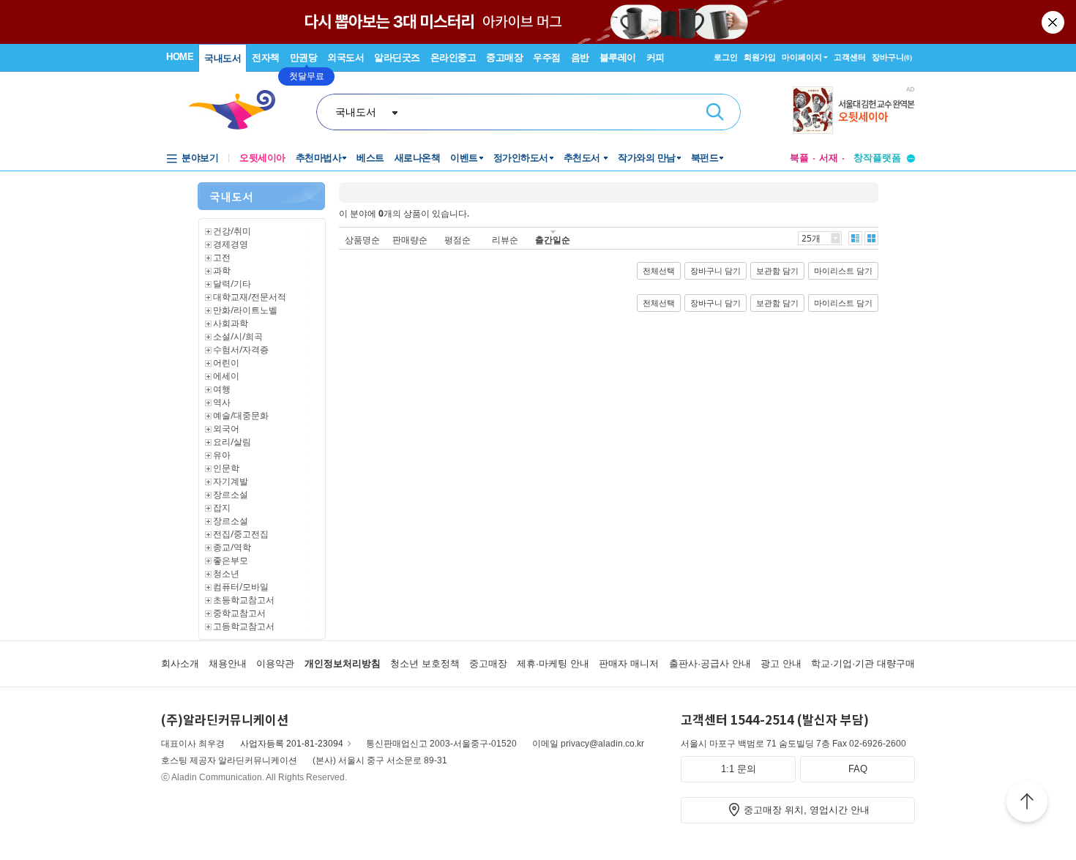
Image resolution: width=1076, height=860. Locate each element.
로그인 (726, 57)
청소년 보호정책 (425, 663)
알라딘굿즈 (397, 57)
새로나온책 (418, 157)
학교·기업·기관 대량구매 (863, 663)
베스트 (370, 157)
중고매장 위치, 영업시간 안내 (807, 809)
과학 (222, 270)
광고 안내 (781, 663)
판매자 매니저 (629, 663)
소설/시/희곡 (238, 336)
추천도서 (583, 157)
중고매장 (504, 57)
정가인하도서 (520, 157)
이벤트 (464, 157)
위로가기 (1027, 804)
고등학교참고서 (243, 626)
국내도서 (222, 58)
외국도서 (345, 57)
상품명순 (362, 239)
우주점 (547, 57)
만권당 (304, 57)
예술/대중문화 (241, 415)
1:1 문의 (738, 768)
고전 (222, 257)
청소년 (226, 573)
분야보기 (200, 157)
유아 (222, 455)
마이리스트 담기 (843, 270)
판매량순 (409, 239)
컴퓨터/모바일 (241, 586)
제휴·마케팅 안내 (553, 663)
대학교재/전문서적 (249, 297)
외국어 (226, 428)
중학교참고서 (239, 613)
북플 (799, 157)
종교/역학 (232, 547)
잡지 (222, 507)
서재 (828, 157)
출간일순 (552, 239)
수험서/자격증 (241, 349)
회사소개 (180, 663)
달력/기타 (232, 283)
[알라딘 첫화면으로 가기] (238, 110)
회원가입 (760, 57)
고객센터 (850, 57)
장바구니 (892, 57)
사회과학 (230, 323)
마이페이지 (802, 57)
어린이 (226, 362)
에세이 (226, 376)
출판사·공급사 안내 (710, 663)
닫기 (1054, 22)
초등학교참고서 (243, 600)
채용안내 (228, 663)
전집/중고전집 (241, 534)
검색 (715, 112)
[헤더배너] (854, 110)
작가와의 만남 (647, 157)
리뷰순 (505, 239)
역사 (222, 402)
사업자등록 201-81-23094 (291, 744)
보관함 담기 (777, 270)
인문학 (226, 468)
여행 (222, 389)
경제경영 (230, 244)
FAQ (857, 768)
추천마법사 (319, 157)
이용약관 (275, 663)
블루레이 (617, 57)
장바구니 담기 (715, 270)
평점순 (457, 239)
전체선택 (659, 270)
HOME (179, 56)
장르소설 (230, 494)
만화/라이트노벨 (245, 310)
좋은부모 (230, 560)
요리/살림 (232, 441)
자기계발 (230, 481)
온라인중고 (453, 57)
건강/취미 (232, 231)
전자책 (266, 57)
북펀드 (705, 157)
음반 (580, 57)
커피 (655, 57)
